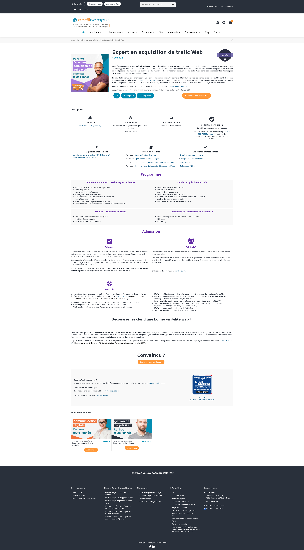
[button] (97, 32)
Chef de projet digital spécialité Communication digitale (156, 162)
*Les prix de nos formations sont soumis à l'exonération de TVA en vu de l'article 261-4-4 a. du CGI (186, 529)
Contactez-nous (95, 4)
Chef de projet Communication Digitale (117, 493)
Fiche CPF (202, 397)
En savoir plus (91, 450)
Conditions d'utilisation (180, 501)
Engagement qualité (179, 524)
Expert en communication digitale (83, 444)
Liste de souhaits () (215, 6)
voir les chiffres (180, 271)
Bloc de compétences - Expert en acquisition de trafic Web (118, 507)
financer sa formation (157, 383)
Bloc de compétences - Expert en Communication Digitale (118, 518)
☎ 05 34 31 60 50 (81, 9)
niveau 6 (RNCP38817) (149, 80)
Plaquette (130, 95)
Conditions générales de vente (183, 504)
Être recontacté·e (112, 4)
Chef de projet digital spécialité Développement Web (155, 166)
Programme (146, 95)
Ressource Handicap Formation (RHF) (184, 514)
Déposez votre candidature (198, 95)
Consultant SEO (186, 162)
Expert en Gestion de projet (145, 155)
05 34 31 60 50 (212, 501)
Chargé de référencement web (192, 158)
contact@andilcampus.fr (178, 86)
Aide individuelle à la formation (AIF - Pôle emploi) (91, 155)
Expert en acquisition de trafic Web (202, 400)
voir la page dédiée (112, 391)
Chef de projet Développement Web (119, 498)
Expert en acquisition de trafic (191, 155)
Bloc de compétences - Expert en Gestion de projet (118, 512)
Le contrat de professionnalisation (152, 495)
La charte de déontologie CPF (183, 510)
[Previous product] (231, 40)
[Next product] (232, 40)
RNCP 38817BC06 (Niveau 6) (90, 126)
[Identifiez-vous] (217, 22)
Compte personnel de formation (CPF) (86, 157)
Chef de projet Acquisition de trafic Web (118, 502)
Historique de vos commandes (84, 498)
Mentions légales (178, 498)
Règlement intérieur (179, 507)
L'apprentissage (145, 498)
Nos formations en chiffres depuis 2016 (185, 520)
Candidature (78, 4)
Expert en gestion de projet (124, 443)
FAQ (173, 492)
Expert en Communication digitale (147, 158)
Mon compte (77, 492)
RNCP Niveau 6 (123, 296)
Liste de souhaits (78, 495)
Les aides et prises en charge (150, 492)
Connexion (229, 6)
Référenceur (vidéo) (187, 166)
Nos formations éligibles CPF (150, 501)
